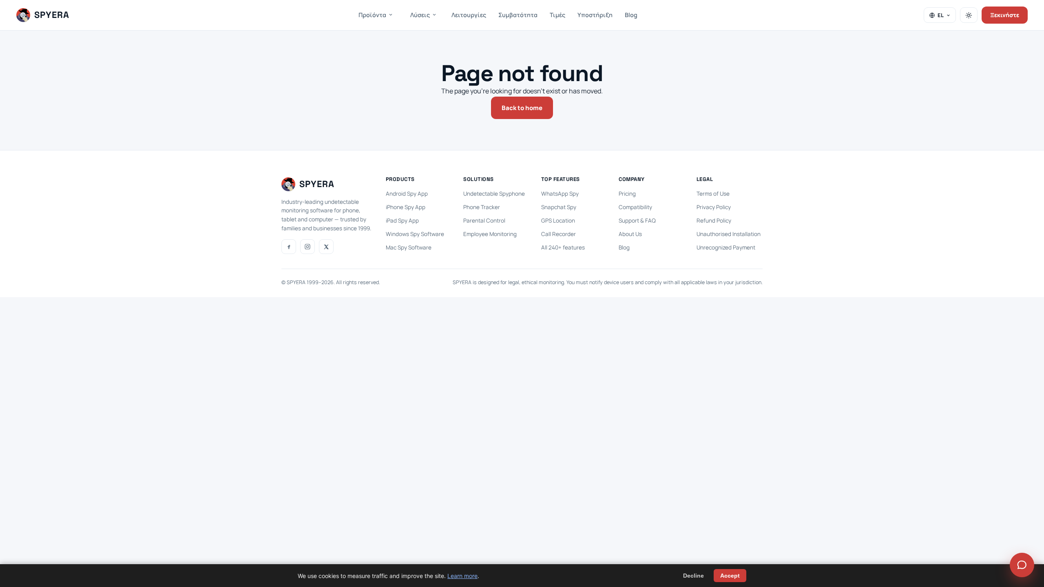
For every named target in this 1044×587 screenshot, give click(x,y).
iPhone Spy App (405, 207)
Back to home (522, 108)
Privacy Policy (714, 207)
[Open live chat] (1022, 565)
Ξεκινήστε (1004, 15)
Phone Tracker (481, 207)
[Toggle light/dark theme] (969, 15)
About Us (630, 234)
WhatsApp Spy (560, 193)
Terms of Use (713, 193)
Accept (730, 575)
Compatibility (635, 207)
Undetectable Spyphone (494, 193)
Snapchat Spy (558, 207)
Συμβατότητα (517, 15)
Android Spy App (407, 193)
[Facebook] (288, 246)
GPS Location (558, 220)
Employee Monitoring (490, 234)
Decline (693, 575)
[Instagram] (307, 246)
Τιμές (557, 15)
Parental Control (484, 220)
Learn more (462, 575)
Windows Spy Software (415, 234)
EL (941, 15)
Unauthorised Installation (729, 234)
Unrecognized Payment (726, 247)
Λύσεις (420, 15)
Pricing (627, 193)
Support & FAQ (637, 220)
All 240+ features (563, 247)
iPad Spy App (402, 220)
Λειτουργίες (468, 15)
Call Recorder (558, 234)
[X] (326, 246)
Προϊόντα (372, 15)
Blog (631, 15)
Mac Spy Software (408, 247)
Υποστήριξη (595, 15)
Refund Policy (714, 220)
